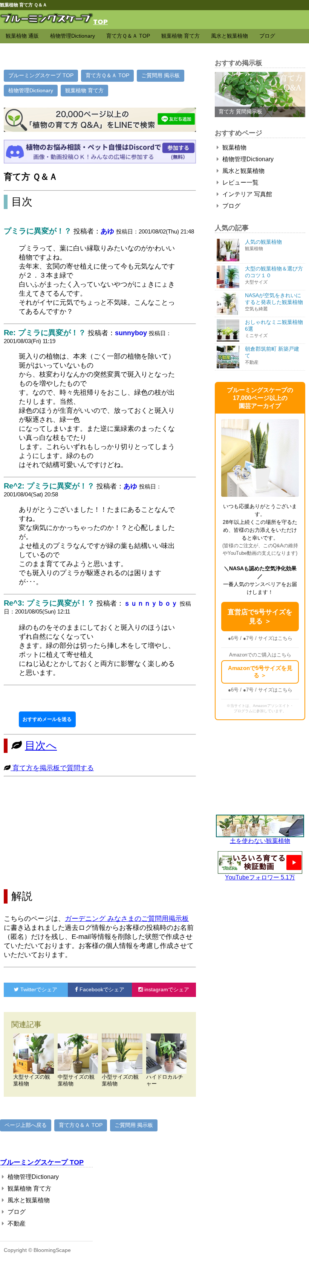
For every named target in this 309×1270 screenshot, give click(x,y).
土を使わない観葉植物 (260, 841)
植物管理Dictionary (72, 36)
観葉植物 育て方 (180, 36)
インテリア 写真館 (246, 194)
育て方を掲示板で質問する (52, 768)
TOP (100, 21)
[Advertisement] (100, 832)
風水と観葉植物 (229, 36)
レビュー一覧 (240, 182)
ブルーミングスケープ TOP (40, 75)
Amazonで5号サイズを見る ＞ (260, 671)
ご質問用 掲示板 (160, 75)
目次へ (41, 745)
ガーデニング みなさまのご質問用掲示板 (127, 918)
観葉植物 (233, 147)
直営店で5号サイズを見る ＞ (260, 616)
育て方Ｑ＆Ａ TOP (128, 36)
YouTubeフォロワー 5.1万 (260, 877)
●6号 (233, 638)
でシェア (38, 989)
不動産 (16, 1223)
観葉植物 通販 (22, 36)
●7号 (248, 638)
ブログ (267, 36)
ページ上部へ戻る (26, 1125)
